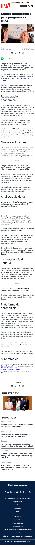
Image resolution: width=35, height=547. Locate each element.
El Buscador (17, 508)
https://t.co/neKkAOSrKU (9, 368)
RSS (17, 511)
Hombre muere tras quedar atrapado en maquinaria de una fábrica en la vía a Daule (17, 445)
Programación (17, 502)
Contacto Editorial (17, 523)
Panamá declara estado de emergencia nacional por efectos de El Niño (15, 435)
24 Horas (17, 505)
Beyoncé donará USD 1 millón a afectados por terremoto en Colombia (17, 426)
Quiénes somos (18, 526)
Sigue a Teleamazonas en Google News (17, 498)
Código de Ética (17, 520)
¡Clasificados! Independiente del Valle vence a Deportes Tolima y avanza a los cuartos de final (16, 467)
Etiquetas (17, 516)
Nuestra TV (10, 393)
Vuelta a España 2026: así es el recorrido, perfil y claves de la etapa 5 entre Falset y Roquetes (17, 456)
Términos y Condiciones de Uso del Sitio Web (17, 536)
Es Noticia (9, 417)
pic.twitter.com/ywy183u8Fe (10, 369)
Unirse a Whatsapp (9, 58)
